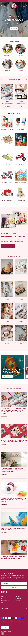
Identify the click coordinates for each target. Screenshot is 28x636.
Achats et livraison (5, 600)
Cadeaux (24, 621)
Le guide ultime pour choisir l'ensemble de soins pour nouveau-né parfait (14, 441)
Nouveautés (3, 621)
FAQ (2, 598)
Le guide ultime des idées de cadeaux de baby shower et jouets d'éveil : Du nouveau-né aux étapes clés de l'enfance (14, 411)
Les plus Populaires (14, 80)
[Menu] (1, 5)
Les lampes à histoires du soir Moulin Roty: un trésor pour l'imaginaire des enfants (13, 499)
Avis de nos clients (19, 603)
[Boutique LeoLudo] (14, 6)
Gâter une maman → (8, 246)
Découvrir (14, 28)
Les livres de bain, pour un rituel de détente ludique (13, 529)
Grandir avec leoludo (14, 389)
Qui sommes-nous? (19, 598)
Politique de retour (5, 603)
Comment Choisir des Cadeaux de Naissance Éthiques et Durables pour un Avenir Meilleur (13, 470)
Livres (17, 621)
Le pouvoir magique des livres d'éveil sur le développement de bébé (13, 557)
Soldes (20, 621)
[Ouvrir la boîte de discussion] (2, 633)
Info (1, 623)
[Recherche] (4, 5)
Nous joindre (17, 600)
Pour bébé (12, 621)
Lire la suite (4, 416)
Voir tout (14, 81)
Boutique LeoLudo (7, 631)
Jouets (8, 621)
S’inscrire (14, 587)
